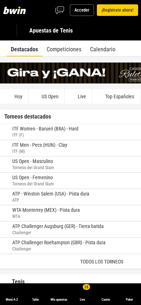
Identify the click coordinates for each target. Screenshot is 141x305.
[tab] (24, 48)
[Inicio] (16, 10)
